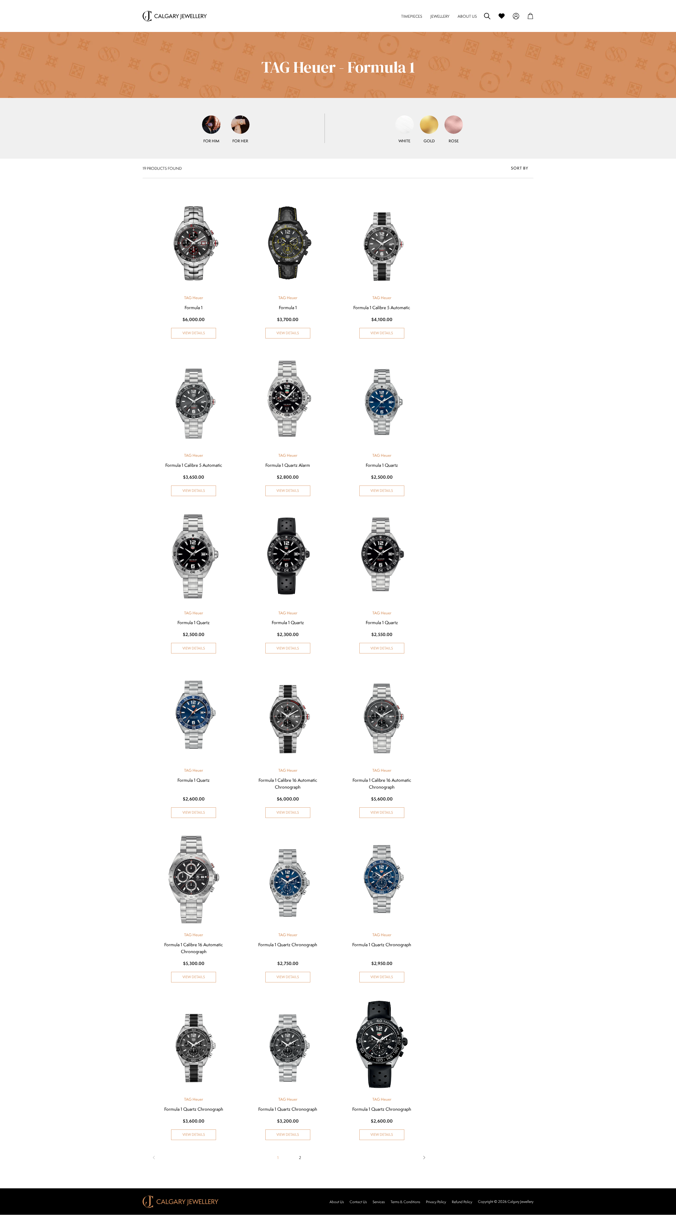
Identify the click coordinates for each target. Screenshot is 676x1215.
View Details (193, 333)
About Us (337, 1201)
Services (379, 1201)
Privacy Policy (436, 1201)
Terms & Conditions (405, 1201)
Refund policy (462, 1201)
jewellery (439, 16)
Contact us (358, 1201)
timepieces (411, 16)
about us (467, 16)
